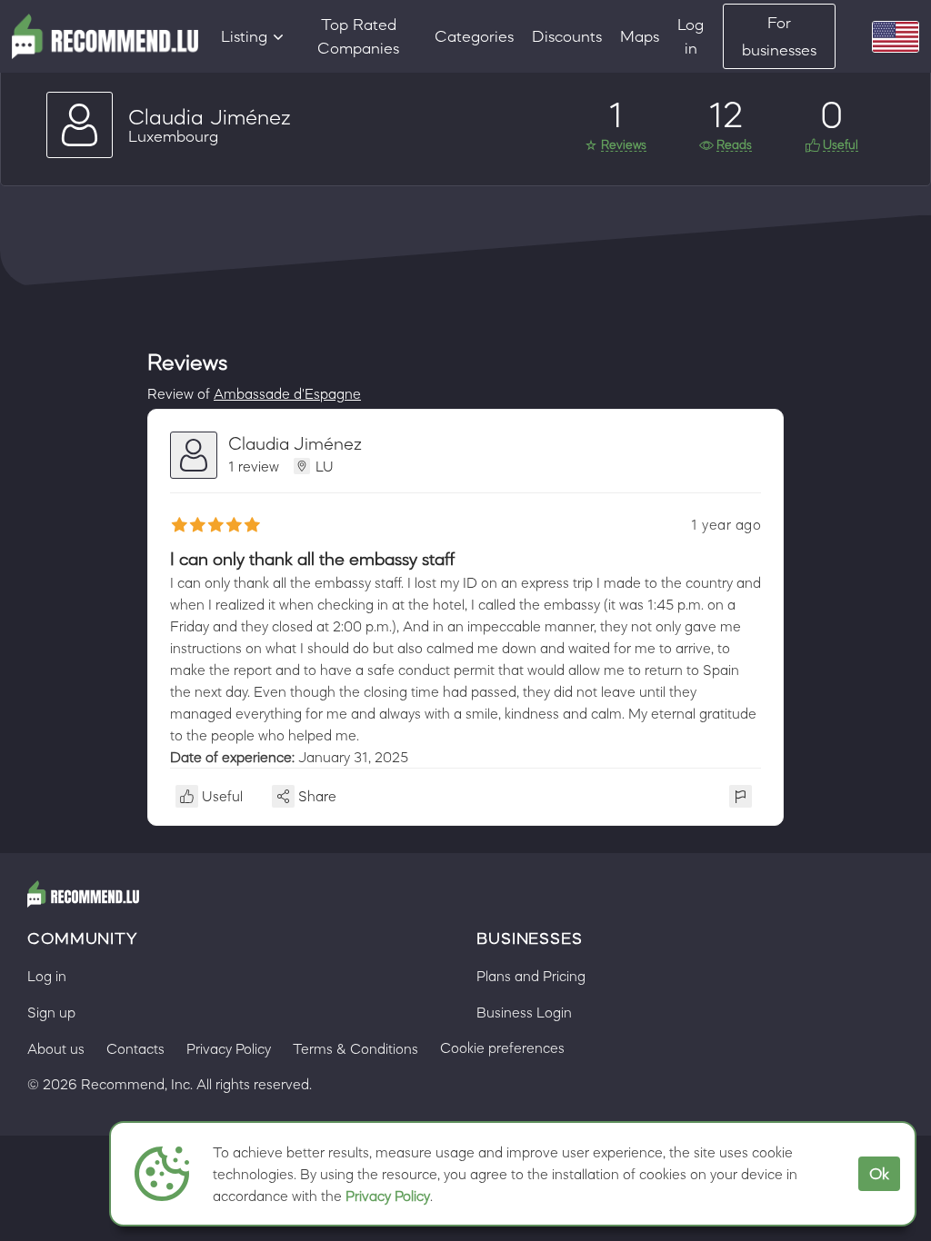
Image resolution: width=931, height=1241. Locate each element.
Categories (474, 36)
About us (56, 1048)
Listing (244, 36)
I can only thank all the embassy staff (312, 559)
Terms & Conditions (355, 1048)
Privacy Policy (387, 1195)
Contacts (135, 1048)
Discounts (567, 36)
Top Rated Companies (358, 36)
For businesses (779, 36)
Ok (879, 1174)
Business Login (524, 1012)
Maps (639, 36)
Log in (690, 36)
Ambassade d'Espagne (287, 393)
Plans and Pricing (531, 975)
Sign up (51, 1012)
